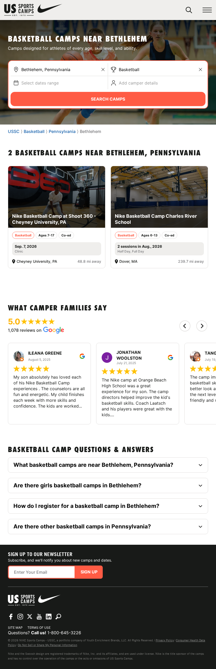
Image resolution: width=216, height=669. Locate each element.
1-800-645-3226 (64, 632)
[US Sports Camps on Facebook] (11, 617)
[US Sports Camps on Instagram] (20, 617)
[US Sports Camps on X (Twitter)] (30, 617)
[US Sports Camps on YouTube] (39, 617)
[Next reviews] (201, 326)
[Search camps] (58, 617)
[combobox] (63, 69)
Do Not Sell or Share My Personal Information (47, 645)
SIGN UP (89, 571)
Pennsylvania (62, 131)
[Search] (189, 10)
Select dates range (40, 83)
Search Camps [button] (108, 99)
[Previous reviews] (185, 326)
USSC (13, 131)
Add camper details (138, 83)
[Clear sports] (200, 69)
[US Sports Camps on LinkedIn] (49, 617)
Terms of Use (39, 628)
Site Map (15, 628)
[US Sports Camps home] (33, 10)
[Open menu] (207, 10)
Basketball (129, 69)
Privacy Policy (165, 640)
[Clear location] (103, 69)
